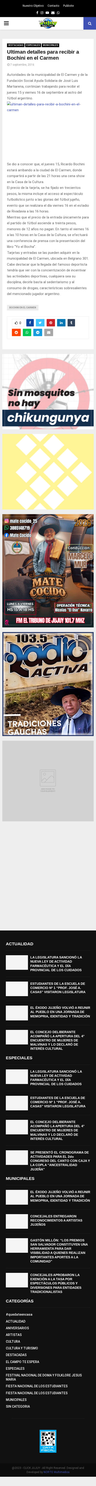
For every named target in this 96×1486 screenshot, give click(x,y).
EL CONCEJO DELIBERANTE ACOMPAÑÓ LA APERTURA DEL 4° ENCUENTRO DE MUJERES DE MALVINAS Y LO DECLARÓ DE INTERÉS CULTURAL (57, 1040)
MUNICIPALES (50, 45)
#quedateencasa (19, 1314)
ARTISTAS (14, 1335)
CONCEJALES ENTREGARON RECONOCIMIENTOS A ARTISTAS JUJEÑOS (56, 1220)
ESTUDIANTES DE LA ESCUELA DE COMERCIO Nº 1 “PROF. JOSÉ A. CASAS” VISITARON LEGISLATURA (58, 988)
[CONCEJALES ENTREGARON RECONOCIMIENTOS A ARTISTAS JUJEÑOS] (17, 1221)
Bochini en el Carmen (22, 307)
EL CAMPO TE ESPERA (22, 1362)
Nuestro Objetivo (33, 5)
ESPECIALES (33, 45)
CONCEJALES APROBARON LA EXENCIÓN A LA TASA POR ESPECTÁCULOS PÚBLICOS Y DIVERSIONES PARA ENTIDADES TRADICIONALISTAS (55, 1283)
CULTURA (13, 1341)
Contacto (53, 5)
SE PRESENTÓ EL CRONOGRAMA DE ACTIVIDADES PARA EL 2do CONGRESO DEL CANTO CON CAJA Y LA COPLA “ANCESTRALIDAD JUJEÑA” (60, 1161)
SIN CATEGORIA (18, 1406)
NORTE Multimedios (57, 1472)
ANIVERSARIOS (17, 1328)
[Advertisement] (48, 873)
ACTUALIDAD (15, 1321)
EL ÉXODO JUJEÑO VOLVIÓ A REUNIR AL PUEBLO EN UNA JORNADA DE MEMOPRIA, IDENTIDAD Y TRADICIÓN (60, 1012)
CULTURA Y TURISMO (22, 1348)
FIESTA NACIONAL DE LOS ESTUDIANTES (37, 1386)
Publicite (68, 5)
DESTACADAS (15, 45)
